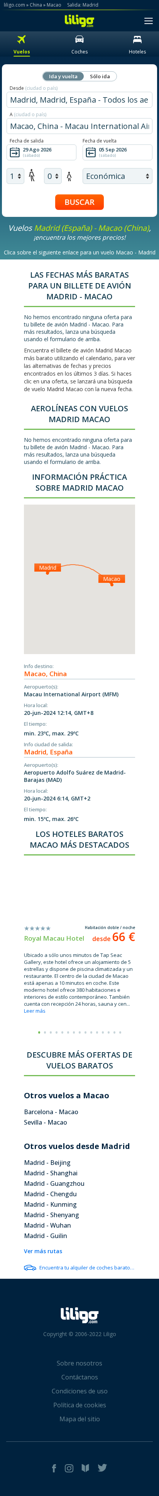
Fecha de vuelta (100, 140)
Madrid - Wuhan (47, 1225)
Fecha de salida (27, 140)
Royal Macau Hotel (54, 938)
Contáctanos (79, 1377)
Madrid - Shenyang (51, 1215)
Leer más (35, 1010)
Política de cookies (79, 1405)
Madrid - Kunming (50, 1204)
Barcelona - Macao (51, 1112)
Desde (34, 88)
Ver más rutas (43, 1251)
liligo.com (14, 5)
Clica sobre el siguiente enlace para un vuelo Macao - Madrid (80, 252)
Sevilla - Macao (45, 1122)
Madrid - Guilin (45, 1235)
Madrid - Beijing (47, 1162)
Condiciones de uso (80, 1391)
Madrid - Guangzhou (54, 1183)
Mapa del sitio (79, 1419)
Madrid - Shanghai (51, 1173)
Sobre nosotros (79, 1363)
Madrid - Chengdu (50, 1194)
